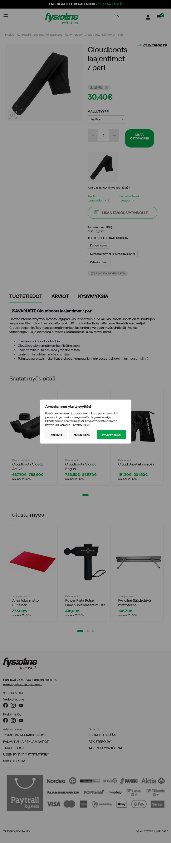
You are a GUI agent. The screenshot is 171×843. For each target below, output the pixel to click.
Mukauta (56, 434)
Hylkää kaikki (82, 434)
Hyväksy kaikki (111, 434)
